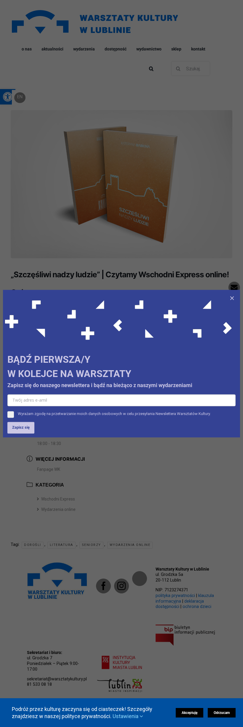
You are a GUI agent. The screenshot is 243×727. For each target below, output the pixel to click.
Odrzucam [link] (222, 713)
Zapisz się (21, 427)
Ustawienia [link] (126, 716)
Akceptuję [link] (189, 713)
